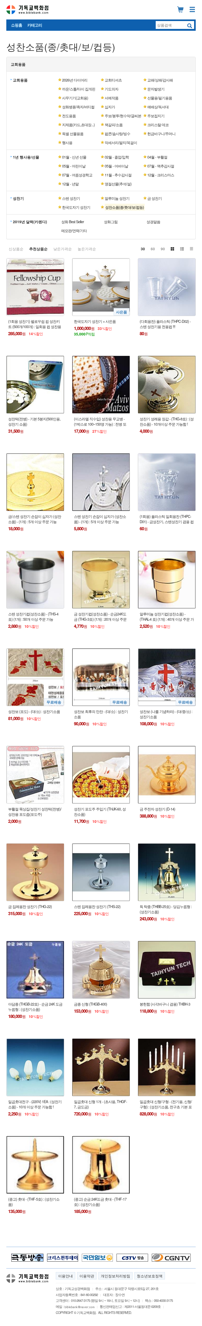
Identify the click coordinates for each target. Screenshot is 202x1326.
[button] (121, 207)
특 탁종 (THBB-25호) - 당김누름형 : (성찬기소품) (166, 909)
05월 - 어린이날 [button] (73, 166)
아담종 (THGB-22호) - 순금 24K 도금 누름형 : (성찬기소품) (35, 1007)
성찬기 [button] (18, 198)
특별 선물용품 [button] (72, 133)
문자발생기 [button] (155, 88)
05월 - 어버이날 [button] (116, 166)
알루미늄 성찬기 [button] (117, 198)
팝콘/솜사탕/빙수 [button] (117, 133)
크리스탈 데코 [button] (158, 124)
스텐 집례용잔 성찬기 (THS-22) (97, 906)
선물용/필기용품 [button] (159, 97)
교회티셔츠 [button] (113, 80)
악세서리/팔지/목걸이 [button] (121, 142)
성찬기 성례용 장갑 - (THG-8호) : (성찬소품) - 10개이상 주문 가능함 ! (167, 421)
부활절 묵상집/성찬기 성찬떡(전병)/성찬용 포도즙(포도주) (34, 812)
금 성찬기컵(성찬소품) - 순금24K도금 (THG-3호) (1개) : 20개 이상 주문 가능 (100, 616)
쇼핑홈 (16, 25)
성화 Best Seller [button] (72, 221)
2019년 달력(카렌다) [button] (30, 221)
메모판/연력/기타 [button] (74, 230)
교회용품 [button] (18, 64)
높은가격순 (87, 248)
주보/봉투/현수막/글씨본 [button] (123, 115)
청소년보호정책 (150, 1275)
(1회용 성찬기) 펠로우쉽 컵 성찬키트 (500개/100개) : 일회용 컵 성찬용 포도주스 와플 (34, 324)
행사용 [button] (67, 142)
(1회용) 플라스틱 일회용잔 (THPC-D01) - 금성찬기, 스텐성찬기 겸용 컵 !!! (167, 519)
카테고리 (34, 25)
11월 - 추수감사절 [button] (118, 174)
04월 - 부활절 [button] (157, 157)
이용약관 (86, 1275)
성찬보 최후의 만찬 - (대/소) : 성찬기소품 (101, 714)
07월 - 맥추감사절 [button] (160, 166)
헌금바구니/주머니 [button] (161, 133)
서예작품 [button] (111, 97)
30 (143, 248)
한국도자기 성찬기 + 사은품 (95, 321)
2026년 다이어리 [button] (74, 80)
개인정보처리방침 (115, 1275)
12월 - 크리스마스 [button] (160, 174)
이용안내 (65, 1275)
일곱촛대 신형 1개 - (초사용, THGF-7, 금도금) (100, 1104)
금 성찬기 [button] (154, 198)
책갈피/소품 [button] (114, 124)
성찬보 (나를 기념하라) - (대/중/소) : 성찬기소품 (166, 714)
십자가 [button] (110, 106)
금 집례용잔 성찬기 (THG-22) (30, 906)
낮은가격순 (62, 248)
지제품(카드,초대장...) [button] (78, 124)
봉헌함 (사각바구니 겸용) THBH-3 (165, 1004)
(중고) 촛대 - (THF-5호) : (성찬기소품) (33, 1202)
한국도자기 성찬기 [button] (76, 207)
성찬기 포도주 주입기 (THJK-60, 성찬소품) (100, 812)
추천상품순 (38, 248)
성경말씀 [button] (153, 221)
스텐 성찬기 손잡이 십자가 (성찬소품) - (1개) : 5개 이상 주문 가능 (100, 519)
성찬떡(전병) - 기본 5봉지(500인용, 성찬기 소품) (34, 421)
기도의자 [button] (111, 88)
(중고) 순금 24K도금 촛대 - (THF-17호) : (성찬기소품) (100, 1202)
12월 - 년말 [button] (70, 183)
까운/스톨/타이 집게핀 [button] (78, 88)
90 (163, 248)
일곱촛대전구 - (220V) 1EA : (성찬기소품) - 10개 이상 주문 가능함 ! (35, 1104)
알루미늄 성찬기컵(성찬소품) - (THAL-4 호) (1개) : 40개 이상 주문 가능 (167, 616)
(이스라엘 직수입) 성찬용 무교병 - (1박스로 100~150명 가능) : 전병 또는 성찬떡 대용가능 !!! (100, 421)
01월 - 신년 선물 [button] (74, 157)
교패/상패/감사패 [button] (160, 80)
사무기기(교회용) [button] (75, 97)
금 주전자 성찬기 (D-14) (157, 809)
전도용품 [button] (69, 115)
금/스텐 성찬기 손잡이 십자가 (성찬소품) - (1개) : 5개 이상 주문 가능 (34, 519)
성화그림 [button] (111, 221)
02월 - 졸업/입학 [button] (117, 157)
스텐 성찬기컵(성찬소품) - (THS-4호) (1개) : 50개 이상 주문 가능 (33, 616)
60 (153, 248)
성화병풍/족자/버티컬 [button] (78, 106)
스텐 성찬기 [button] (71, 198)
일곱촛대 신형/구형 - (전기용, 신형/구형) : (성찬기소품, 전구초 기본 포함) (166, 1104)
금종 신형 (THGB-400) (90, 1004)
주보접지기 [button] (155, 115)
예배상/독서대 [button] (158, 106)
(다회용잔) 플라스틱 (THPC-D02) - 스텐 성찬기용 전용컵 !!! (165, 324)
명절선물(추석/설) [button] (118, 183)
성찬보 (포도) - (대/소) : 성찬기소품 (34, 711)
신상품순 (16, 248)
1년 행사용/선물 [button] (26, 157)
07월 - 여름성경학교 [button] (77, 174)
